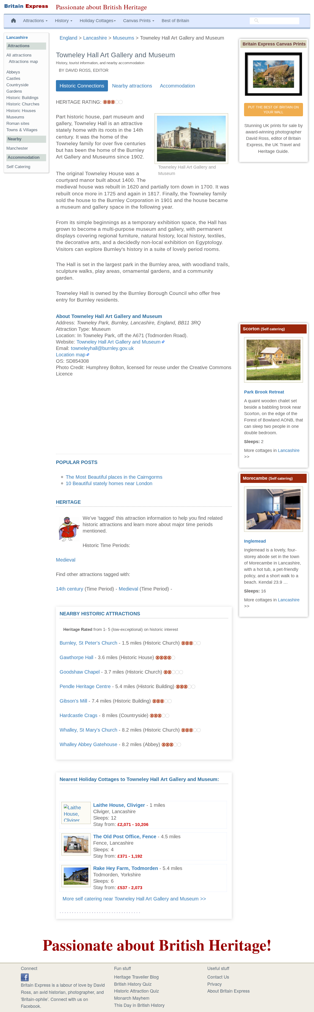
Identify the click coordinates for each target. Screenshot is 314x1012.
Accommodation (177, 85)
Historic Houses (21, 110)
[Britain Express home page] (26, 6)
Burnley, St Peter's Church (88, 643)
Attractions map (23, 61)
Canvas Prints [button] (137, 20)
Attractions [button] (34, 20)
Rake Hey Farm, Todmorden (125, 868)
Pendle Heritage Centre (85, 686)
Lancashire (17, 37)
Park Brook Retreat (264, 392)
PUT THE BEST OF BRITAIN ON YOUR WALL (274, 109)
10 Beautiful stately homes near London (109, 483)
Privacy (214, 984)
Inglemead (255, 541)
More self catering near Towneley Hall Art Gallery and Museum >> (134, 898)
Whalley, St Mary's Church (88, 730)
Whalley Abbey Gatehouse (88, 744)
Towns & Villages (22, 130)
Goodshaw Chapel (80, 672)
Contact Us (218, 976)
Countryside (17, 85)
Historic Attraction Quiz (136, 990)
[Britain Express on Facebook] (25, 976)
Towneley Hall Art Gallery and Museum (119, 342)
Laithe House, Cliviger (119, 805)
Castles (13, 78)
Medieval (65, 560)
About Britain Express (228, 990)
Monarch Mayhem (131, 998)
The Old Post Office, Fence (124, 836)
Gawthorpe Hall (76, 657)
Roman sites (17, 123)
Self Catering (18, 166)
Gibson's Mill (73, 701)
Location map (70, 354)
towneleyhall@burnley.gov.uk (102, 348)
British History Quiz (133, 984)
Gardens (14, 91)
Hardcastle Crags (78, 715)
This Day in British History (139, 1005)
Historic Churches (22, 104)
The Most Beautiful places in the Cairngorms (114, 477)
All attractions (19, 55)
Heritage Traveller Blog (136, 976)
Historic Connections (82, 85)
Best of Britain (175, 20)
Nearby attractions (132, 85)
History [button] (62, 20)
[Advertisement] (144, 419)
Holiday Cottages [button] (96, 20)
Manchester (17, 148)
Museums (15, 117)
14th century (69, 589)
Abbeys (13, 72)
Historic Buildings (22, 97)
